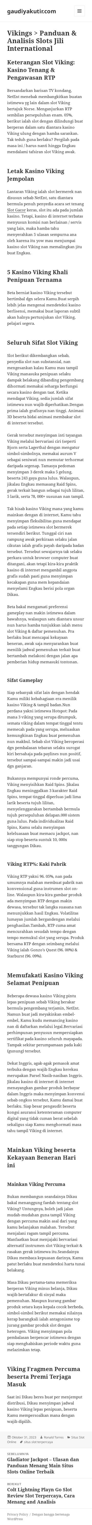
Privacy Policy (17, 1514)
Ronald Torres (54, 1437)
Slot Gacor (16, 209)
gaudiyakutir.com (31, 11)
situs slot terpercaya (38, 1442)
